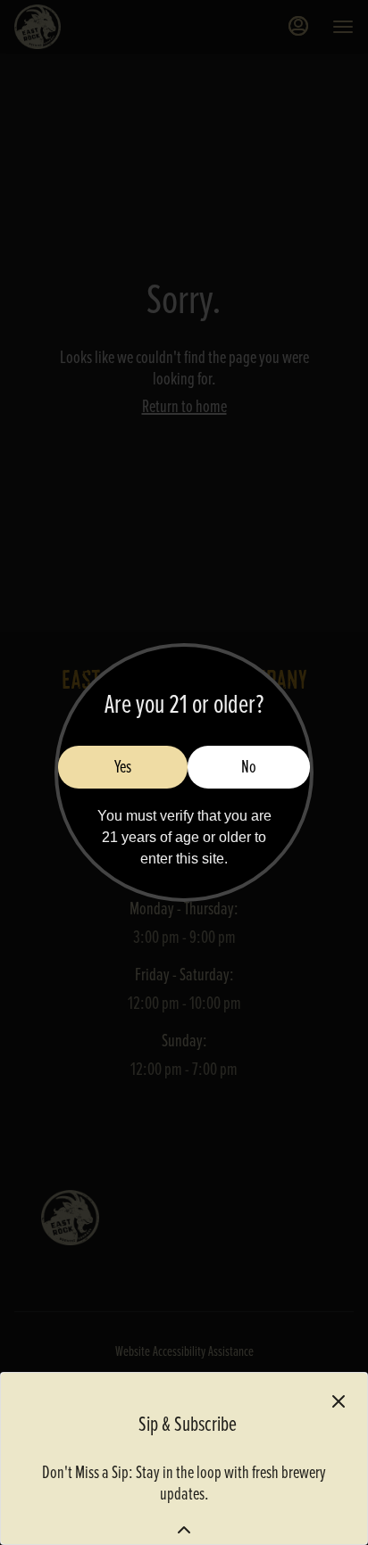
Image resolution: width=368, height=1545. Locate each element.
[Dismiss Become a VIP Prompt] (338, 1401)
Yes (122, 767)
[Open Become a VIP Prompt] (184, 1530)
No (248, 767)
